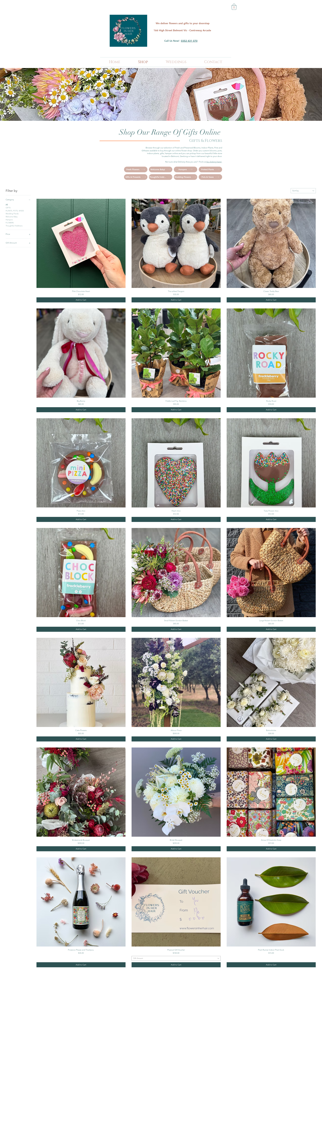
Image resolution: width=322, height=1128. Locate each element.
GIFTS (8, 208)
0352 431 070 (189, 40)
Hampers (9, 220)
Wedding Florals (12, 213)
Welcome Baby (11, 216)
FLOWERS (10, 223)
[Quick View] (81, 243)
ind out (203, 162)
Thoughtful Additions (14, 226)
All (7, 205)
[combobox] (303, 190)
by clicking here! (214, 162)
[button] (234, 7)
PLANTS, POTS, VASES (15, 211)
